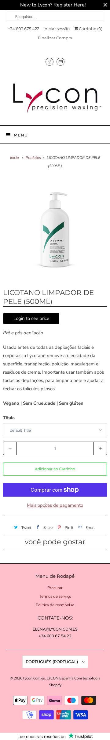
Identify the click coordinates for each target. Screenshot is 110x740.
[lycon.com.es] (55, 96)
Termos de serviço (55, 596)
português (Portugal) (52, 661)
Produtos (34, 157)
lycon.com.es (34, 678)
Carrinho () (90, 28)
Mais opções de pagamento (55, 505)
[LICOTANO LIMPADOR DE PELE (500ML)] (55, 228)
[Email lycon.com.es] (60, 62)
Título (9, 418)
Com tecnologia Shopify (75, 681)
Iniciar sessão (56, 28)
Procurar (55, 588)
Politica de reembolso (55, 605)
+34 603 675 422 (23, 28)
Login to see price (31, 318)
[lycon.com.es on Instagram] (49, 62)
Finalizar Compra (55, 37)
